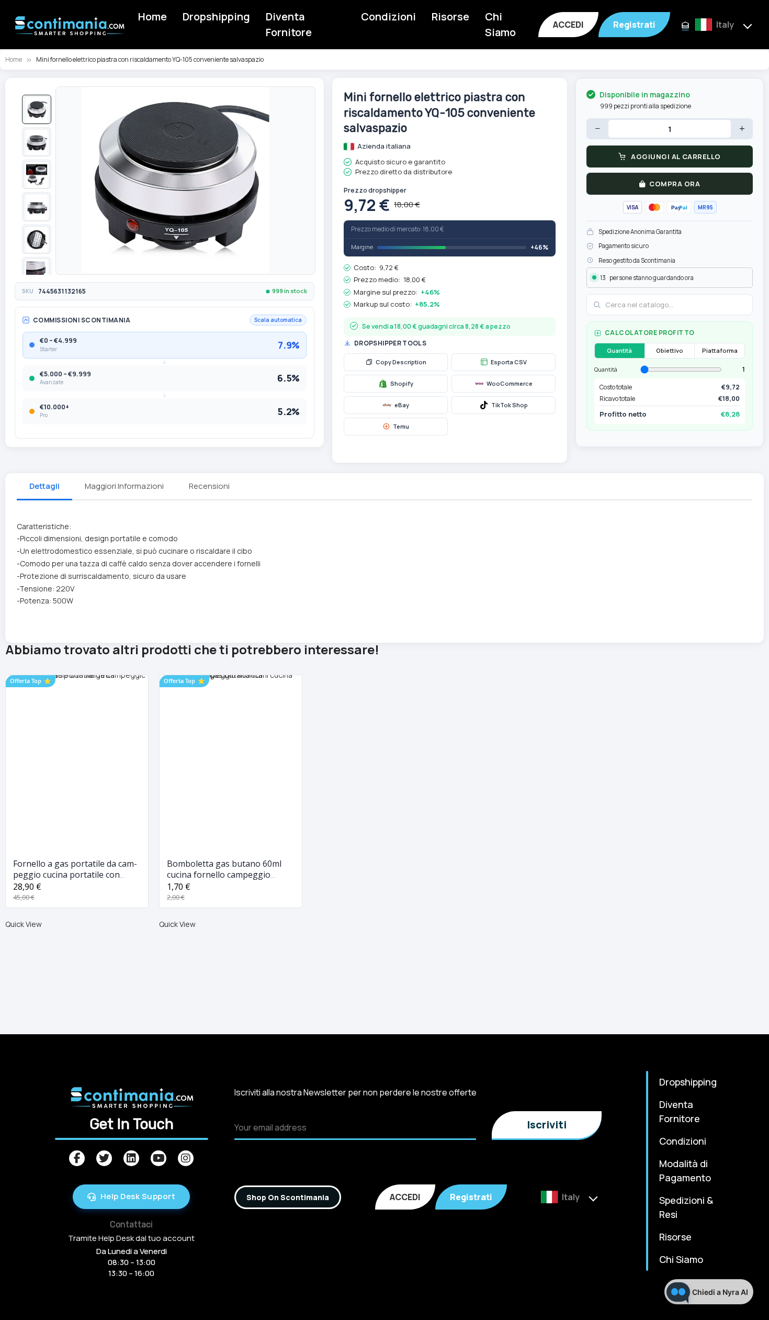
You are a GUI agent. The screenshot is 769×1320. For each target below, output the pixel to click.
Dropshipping (216, 16)
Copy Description (401, 362)
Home (152, 16)
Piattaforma (720, 350)
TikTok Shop (509, 405)
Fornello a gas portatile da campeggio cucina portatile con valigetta (75, 874)
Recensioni (209, 485)
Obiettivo (669, 350)
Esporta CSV (509, 362)
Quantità (619, 350)
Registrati (634, 24)
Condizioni (388, 16)
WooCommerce (510, 383)
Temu (401, 426)
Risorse (450, 16)
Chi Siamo (500, 24)
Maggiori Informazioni (124, 485)
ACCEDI (568, 24)
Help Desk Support (138, 1196)
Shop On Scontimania (287, 1197)
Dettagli (44, 485)
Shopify (401, 383)
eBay (401, 405)
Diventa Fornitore (289, 24)
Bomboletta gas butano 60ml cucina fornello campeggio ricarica (224, 874)
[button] (36, 109)
